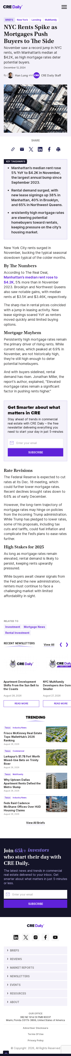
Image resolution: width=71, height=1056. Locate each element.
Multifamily (51, 19)
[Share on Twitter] (31, 149)
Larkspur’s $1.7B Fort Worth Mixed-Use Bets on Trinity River (22, 760)
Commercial (18, 751)
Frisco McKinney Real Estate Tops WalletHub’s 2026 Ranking (23, 736)
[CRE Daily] (13, 7)
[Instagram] (35, 937)
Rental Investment (17, 632)
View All (49, 644)
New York (22, 19)
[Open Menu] (64, 7)
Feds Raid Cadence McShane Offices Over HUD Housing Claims (22, 806)
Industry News (20, 727)
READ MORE (21, 703)
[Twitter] (26, 937)
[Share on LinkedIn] (40, 149)
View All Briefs (35, 822)
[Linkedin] (16, 937)
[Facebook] (45, 937)
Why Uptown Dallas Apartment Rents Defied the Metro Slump (22, 783)
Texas (7, 727)
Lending (36, 19)
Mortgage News (34, 626)
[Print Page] (58, 149)
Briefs (9, 19)
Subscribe (35, 452)
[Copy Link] (13, 149)
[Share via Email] (22, 149)
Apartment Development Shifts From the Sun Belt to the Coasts (21, 685)
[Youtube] (55, 937)
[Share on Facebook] (49, 149)
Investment (12, 626)
